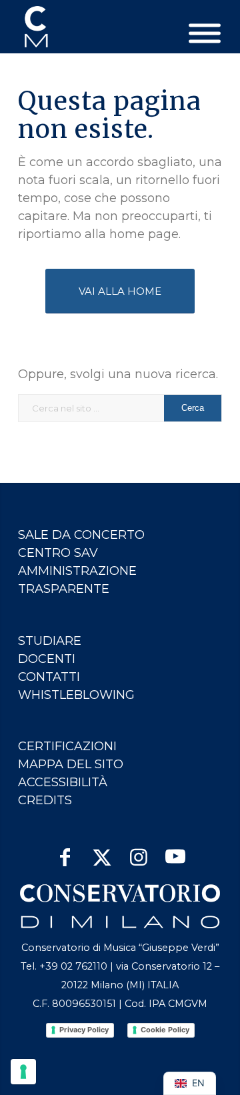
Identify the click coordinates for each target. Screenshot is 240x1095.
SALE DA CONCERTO (81, 534)
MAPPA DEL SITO (70, 764)
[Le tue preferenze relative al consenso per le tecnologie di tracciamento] (23, 1071)
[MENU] (205, 33)
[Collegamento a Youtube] (175, 852)
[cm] (99, 26)
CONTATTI (49, 677)
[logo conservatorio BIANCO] (120, 906)
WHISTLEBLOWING (76, 695)
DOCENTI (46, 659)
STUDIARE (49, 641)
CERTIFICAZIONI (67, 746)
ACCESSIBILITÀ (62, 782)
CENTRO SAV (58, 552)
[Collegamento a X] (101, 852)
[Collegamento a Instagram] (138, 852)
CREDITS (45, 800)
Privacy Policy (84, 1029)
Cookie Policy (165, 1029)
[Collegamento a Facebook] (65, 852)
